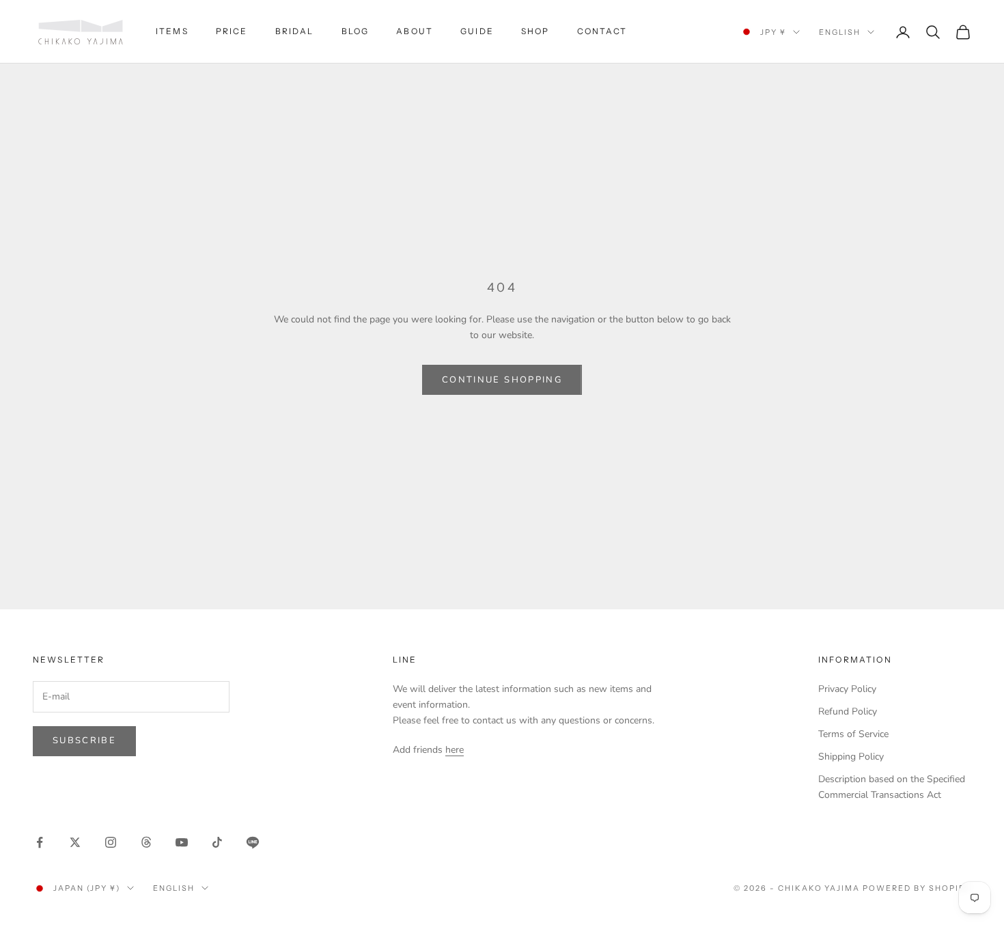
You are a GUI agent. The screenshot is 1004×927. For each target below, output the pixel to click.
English (840, 32)
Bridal (294, 31)
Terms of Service (853, 734)
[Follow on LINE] (253, 842)
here (454, 749)
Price (232, 31)
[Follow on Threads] (146, 842)
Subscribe (84, 740)
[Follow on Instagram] (110, 842)
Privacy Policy (847, 688)
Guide (477, 31)
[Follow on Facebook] (39, 842)
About (414, 31)
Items (172, 31)
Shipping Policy (851, 756)
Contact (602, 31)
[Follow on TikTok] (217, 842)
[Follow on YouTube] (182, 842)
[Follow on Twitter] (75, 842)
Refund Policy (847, 711)
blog (355, 31)
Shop (535, 31)
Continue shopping (502, 380)
